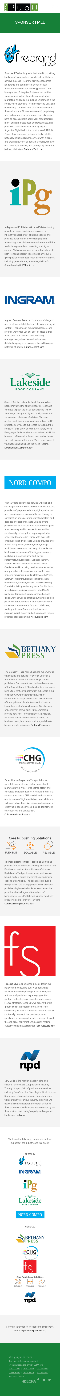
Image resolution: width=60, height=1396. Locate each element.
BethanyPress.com (40, 725)
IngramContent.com (34, 347)
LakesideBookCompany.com (18, 447)
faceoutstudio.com (45, 1025)
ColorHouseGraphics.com (17, 814)
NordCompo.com (39, 617)
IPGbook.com (28, 265)
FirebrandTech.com (33, 149)
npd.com (20, 1115)
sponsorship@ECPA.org (34, 1324)
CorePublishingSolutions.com (19, 903)
